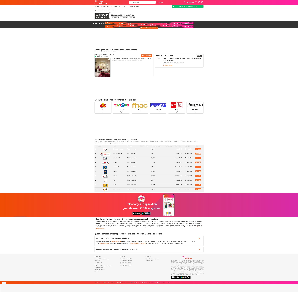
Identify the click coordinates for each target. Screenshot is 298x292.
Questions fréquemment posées (102, 258)
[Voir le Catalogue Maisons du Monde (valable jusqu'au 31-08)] (103, 67)
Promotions (117, 6)
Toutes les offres (98, 262)
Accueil (97, 6)
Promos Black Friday (108, 23)
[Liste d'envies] (202, 2)
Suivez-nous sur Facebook (126, 260)
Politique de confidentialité (150, 282)
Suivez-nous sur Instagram (126, 262)
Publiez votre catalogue (100, 269)
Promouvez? (97, 260)
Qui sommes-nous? (99, 267)
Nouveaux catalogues (106, 6)
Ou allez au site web (168, 65)
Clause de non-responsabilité (126, 282)
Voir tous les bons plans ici (148, 27)
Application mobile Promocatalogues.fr (103, 265)
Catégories (132, 6)
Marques (96, 264)
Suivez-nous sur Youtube (125, 263)
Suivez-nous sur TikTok (125, 265)
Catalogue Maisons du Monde (138, 243)
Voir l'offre (198, 149)
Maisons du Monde (107, 10)
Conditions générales (139, 282)
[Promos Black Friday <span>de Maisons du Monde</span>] (125, 23)
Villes (137, 6)
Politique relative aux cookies (163, 282)
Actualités (97, 271)
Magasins (124, 6)
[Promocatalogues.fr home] (101, 2)
